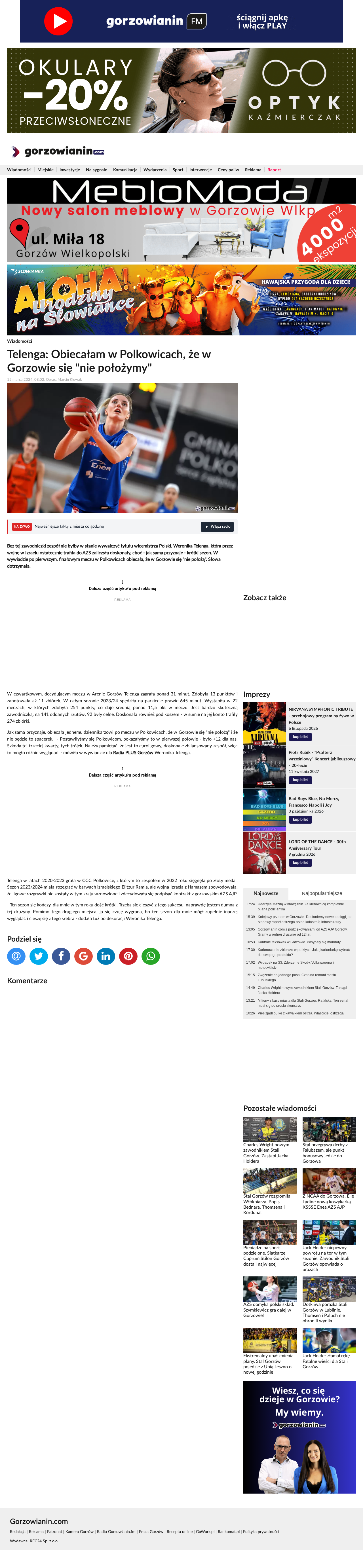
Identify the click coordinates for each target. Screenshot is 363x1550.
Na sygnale (96, 170)
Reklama (253, 170)
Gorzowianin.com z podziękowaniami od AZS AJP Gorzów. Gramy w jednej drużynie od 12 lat (302, 931)
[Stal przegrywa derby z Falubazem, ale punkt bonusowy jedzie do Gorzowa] (329, 1130)
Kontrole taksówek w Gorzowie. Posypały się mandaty (299, 942)
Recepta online (180, 1532)
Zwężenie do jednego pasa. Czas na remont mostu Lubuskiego (297, 977)
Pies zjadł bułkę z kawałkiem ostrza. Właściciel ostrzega (301, 1013)
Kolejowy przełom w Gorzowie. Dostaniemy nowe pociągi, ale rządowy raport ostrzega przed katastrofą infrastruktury (305, 919)
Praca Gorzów (151, 1532)
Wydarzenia (155, 170)
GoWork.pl (205, 1532)
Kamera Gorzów (80, 1532)
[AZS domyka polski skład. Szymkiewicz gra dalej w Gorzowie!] (270, 1289)
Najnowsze (266, 893)
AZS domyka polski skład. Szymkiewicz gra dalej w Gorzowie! (268, 1310)
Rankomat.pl (229, 1532)
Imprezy (256, 694)
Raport (274, 170)
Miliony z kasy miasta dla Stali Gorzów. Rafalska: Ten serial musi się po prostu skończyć (303, 1003)
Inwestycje (70, 170)
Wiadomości (19, 170)
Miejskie (45, 170)
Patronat (54, 1532)
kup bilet (300, 737)
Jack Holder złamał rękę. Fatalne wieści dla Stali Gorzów (327, 1361)
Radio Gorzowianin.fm (116, 1532)
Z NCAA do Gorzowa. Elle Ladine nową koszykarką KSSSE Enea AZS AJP (328, 1201)
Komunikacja (125, 170)
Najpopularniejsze (322, 893)
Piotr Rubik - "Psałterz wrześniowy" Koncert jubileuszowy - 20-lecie (322, 759)
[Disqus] (122, 1065)
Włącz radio (220, 526)
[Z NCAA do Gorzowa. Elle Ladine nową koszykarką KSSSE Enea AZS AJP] (329, 1181)
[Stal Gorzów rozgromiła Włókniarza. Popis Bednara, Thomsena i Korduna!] (270, 1181)
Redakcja (18, 1532)
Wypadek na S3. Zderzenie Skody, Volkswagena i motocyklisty (296, 965)
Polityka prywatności (261, 1532)
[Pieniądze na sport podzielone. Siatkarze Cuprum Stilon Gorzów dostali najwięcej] (270, 1232)
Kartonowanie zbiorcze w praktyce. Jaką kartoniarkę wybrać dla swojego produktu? (304, 952)
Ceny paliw (228, 170)
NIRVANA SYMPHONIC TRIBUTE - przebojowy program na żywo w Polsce (321, 716)
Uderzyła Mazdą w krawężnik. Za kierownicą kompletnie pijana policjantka (301, 906)
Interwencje (200, 170)
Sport (178, 170)
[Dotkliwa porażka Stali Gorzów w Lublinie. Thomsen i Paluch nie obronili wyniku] (329, 1289)
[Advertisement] (122, 647)
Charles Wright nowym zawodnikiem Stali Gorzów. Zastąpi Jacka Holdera (302, 990)
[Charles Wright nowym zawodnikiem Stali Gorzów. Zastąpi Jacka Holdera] (270, 1130)
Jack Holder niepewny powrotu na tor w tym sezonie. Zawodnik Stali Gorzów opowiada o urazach (326, 1259)
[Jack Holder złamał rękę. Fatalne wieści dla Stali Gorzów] (329, 1340)
